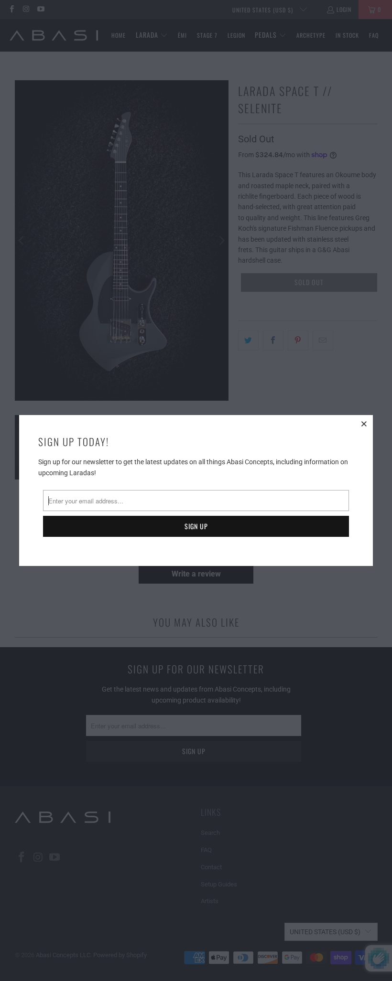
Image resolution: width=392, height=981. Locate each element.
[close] (364, 423)
